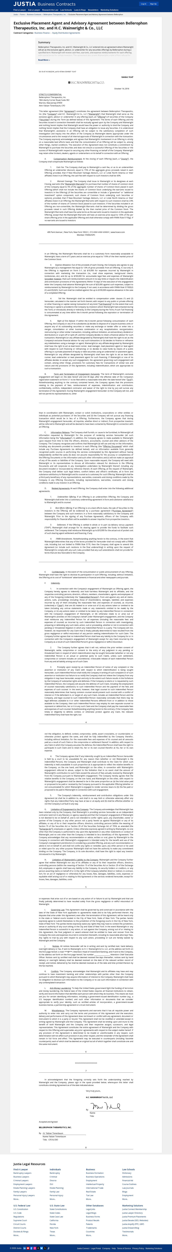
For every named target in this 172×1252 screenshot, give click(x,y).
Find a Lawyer (19, 10)
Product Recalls (92, 1220)
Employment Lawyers (22, 1184)
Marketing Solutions (109, 10)
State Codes (55, 1213)
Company (106, 1248)
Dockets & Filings (20, 1231)
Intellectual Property (95, 1184)
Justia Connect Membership (134, 1209)
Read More (43, 60)
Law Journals (128, 1188)
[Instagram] (34, 1248)
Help (114, 1248)
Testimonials (128, 1231)
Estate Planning (57, 1188)
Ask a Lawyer (34, 10)
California (54, 1220)
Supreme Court (20, 1220)
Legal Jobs (90, 1209)
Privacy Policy (138, 1248)
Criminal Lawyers (20, 1180)
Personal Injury (56, 1195)
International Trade (94, 1188)
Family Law (54, 1191)
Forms (22, 14)
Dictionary (126, 1173)
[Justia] (24, 4)
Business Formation (95, 1173)
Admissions (127, 1176)
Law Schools (66, 10)
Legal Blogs (91, 1213)
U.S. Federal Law (21, 1205)
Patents (89, 1224)
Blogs (124, 1191)
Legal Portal (96, 1248)
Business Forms (93, 1216)
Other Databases (95, 1205)
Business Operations (95, 1176)
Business (90, 1169)
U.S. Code (17, 1213)
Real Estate (91, 1191)
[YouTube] (28, 1248)
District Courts (19, 1228)
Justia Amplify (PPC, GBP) (133, 1224)
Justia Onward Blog (130, 1228)
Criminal (53, 1176)
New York (54, 1228)
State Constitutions (58, 1209)
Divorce (53, 1180)
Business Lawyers (21, 1176)
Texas (52, 1231)
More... (16, 1199)
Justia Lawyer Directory (132, 1213)
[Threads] (38, 1248)
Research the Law (50, 10)
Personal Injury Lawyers (24, 1195)
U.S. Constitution (20, 1209)
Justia (15, 14)
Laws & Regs (80, 10)
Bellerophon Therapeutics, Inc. (55, 14)
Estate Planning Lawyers (24, 1188)
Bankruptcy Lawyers (22, 1173)
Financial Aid (127, 1180)
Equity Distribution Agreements (66, 33)
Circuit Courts (19, 1224)
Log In (143, 4)
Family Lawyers (20, 1191)
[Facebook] (31, 1248)
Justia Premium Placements (134, 1216)
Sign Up (153, 4)
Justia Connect (83, 1248)
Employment (91, 1180)
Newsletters (93, 10)
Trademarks (91, 1228)
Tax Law (89, 1195)
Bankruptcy (55, 1173)
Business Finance (42, 33)
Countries (90, 1231)
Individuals (55, 1169)
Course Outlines (129, 1184)
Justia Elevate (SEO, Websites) (135, 1220)
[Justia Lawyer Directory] (48, 1248)
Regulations (18, 1216)
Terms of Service (124, 1248)
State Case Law (56, 1216)
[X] (45, 1248)
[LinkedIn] (24, 1248)
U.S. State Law (57, 1205)
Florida (53, 1224)
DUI (51, 1184)
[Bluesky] (41, 1248)
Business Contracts (34, 14)
